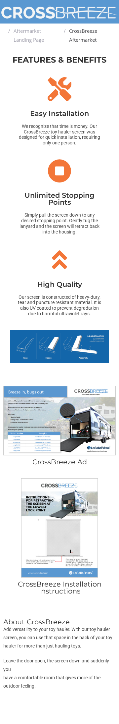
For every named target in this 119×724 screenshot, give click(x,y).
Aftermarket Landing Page (29, 35)
